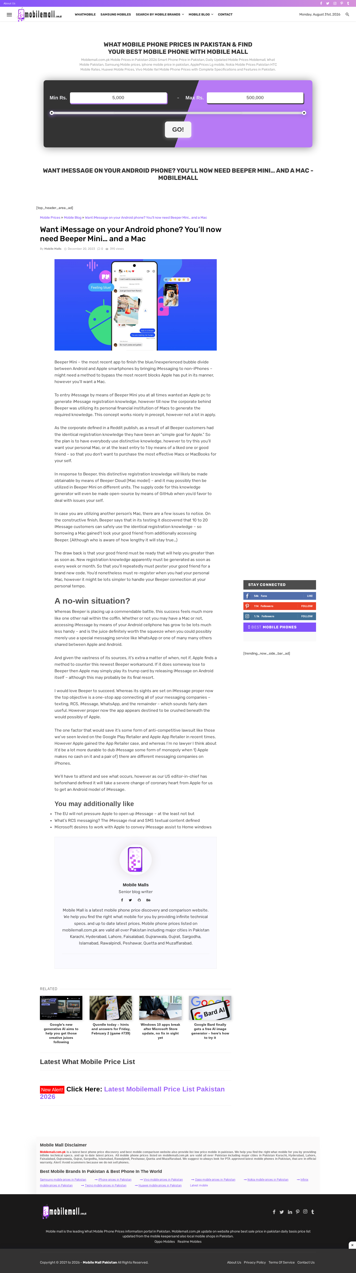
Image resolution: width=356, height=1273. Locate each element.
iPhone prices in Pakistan (114, 1179)
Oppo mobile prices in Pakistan (215, 1179)
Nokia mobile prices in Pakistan (268, 1179)
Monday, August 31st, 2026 (319, 14)
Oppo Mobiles (165, 1242)
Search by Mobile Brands (158, 14)
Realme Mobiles (189, 1242)
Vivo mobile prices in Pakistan (163, 1179)
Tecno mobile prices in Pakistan (105, 1185)
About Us (9, 3)
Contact (225, 14)
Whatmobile (85, 14)
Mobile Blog (199, 14)
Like (310, 596)
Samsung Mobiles (116, 14)
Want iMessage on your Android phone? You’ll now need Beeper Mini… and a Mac (146, 218)
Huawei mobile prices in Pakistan (160, 1185)
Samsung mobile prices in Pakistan (63, 1179)
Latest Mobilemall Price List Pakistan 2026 (132, 1092)
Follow (307, 606)
